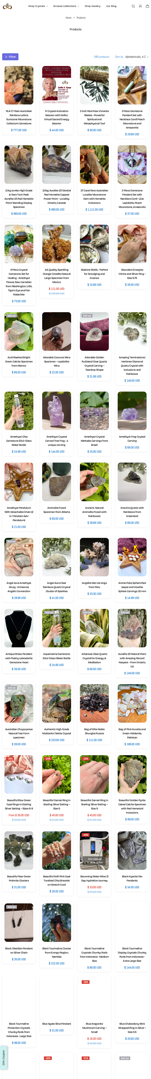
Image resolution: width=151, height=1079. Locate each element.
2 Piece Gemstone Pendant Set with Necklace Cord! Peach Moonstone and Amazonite (132, 119)
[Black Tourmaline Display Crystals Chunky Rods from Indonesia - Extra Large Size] (132, 922)
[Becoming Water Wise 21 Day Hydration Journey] (94, 850)
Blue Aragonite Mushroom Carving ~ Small (94, 1028)
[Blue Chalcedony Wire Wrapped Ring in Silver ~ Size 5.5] (132, 998)
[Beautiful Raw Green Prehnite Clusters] (18, 850)
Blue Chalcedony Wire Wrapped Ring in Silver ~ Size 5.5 (132, 1028)
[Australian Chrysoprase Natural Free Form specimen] (18, 703)
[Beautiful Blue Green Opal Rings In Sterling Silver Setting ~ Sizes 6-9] (18, 774)
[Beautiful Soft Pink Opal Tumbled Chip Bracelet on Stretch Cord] (56, 850)
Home (68, 17)
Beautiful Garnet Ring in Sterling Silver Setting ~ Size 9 (94, 804)
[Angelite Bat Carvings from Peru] (94, 557)
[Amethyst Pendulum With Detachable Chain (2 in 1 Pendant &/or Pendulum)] (18, 482)
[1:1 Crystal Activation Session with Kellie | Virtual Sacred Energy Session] (56, 85)
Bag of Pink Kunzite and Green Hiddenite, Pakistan (132, 733)
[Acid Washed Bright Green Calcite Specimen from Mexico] (18, 331)
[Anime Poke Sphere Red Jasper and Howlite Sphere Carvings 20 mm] (132, 557)
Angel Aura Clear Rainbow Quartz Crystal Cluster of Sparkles (56, 587)
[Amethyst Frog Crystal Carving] (132, 411)
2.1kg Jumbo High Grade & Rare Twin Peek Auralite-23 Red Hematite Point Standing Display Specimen (18, 199)
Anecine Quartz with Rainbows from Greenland (132, 512)
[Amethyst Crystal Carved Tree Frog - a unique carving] (56, 411)
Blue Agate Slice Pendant (56, 1023)
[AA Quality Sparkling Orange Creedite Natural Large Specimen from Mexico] (56, 244)
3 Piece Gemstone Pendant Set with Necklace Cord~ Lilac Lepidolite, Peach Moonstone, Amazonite (132, 199)
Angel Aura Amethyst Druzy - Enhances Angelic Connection (18, 587)
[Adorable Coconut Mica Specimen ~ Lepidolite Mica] (56, 331)
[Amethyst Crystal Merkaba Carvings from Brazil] (94, 411)
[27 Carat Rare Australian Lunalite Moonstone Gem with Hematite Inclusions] (94, 164)
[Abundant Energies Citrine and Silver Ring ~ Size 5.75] (132, 244)
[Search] (133, 6)
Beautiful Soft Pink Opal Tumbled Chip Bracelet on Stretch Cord (56, 880)
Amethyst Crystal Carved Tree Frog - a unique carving (56, 441)
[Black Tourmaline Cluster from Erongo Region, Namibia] (56, 922)
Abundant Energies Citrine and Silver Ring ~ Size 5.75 (132, 274)
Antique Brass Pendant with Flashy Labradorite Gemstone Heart (18, 658)
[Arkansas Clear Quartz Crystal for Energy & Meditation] (94, 628)
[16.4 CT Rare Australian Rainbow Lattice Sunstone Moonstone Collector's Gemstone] (18, 85)
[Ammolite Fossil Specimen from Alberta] (56, 482)
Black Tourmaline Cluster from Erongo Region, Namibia (56, 952)
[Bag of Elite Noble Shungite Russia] (94, 703)
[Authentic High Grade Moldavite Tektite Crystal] (56, 703)
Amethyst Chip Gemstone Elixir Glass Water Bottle (19, 441)
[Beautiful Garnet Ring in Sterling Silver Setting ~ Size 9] (94, 774)
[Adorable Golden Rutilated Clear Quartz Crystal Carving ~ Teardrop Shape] (94, 331)
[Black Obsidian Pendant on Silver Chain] (18, 922)
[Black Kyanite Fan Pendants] (132, 850)
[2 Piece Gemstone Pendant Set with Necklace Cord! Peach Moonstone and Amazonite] (132, 85)
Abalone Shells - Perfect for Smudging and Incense (94, 274)
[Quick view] (28, 73)
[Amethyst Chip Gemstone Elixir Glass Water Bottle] (18, 411)
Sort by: (119, 57)
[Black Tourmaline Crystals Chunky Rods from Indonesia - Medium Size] (94, 922)
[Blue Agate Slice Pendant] (56, 998)
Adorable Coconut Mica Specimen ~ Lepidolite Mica (56, 361)
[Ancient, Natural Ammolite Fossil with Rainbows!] (94, 482)
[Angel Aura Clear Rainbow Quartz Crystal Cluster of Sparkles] (56, 557)
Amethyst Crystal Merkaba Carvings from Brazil (94, 441)
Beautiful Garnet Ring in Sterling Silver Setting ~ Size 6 (56, 804)
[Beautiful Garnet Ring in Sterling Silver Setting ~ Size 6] (56, 774)
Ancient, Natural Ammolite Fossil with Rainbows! (94, 512)
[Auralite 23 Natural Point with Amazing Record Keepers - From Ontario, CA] (132, 628)
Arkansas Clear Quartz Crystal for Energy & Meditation (94, 658)
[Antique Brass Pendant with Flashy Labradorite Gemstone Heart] (18, 628)
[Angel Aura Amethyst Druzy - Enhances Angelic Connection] (18, 557)
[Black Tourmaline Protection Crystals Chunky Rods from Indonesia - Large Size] (18, 998)
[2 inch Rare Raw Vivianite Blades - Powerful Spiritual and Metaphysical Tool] (94, 85)
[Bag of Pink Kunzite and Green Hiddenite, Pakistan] (132, 703)
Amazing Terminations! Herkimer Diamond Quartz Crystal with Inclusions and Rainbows (132, 366)
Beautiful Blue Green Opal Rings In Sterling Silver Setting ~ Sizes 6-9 (19, 804)
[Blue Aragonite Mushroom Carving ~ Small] (94, 998)
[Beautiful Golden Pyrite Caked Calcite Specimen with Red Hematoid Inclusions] (132, 774)
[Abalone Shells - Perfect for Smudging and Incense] (94, 244)
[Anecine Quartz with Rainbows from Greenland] (132, 482)
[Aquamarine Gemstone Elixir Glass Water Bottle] (56, 628)
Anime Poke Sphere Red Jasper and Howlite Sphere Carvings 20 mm (132, 587)
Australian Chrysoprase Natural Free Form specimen (19, 733)
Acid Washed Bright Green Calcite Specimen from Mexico (19, 361)
